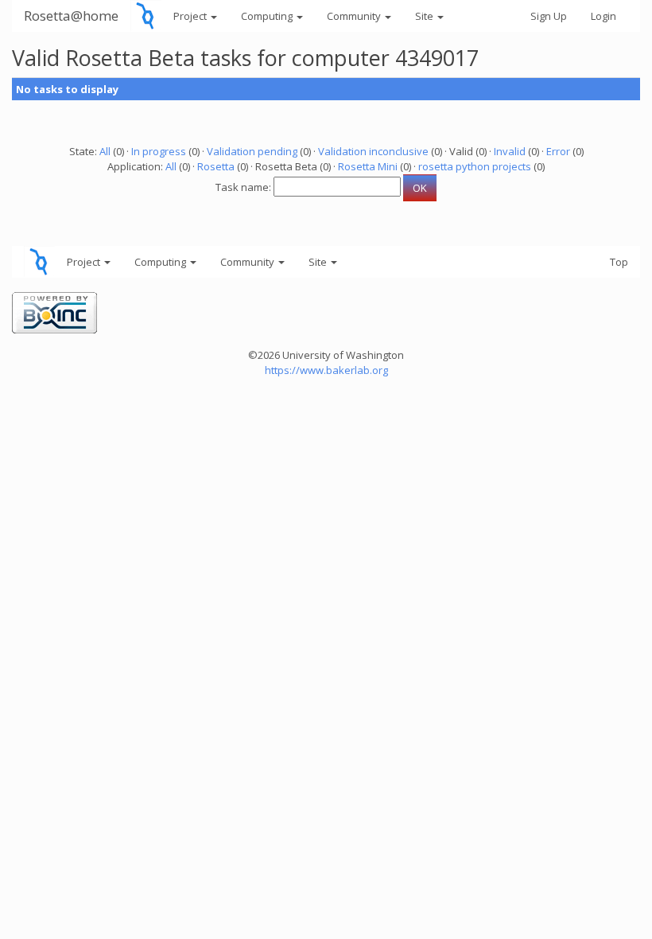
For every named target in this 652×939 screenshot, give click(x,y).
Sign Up (548, 16)
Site (425, 16)
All (105, 151)
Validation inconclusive (373, 151)
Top (619, 262)
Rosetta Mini (368, 166)
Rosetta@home (71, 15)
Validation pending (252, 151)
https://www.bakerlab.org (326, 370)
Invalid (510, 151)
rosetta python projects (474, 166)
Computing (268, 16)
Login (603, 16)
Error (558, 151)
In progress (158, 151)
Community (355, 16)
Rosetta (216, 166)
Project (191, 16)
